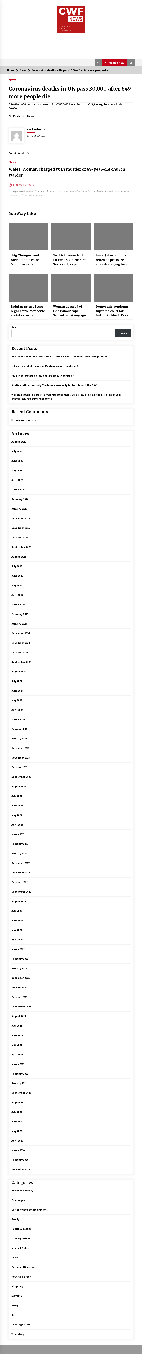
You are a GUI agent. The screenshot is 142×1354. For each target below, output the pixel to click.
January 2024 (19, 738)
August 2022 (18, 901)
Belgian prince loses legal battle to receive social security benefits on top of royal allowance (28, 311)
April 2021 (17, 1054)
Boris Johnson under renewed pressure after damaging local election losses (112, 260)
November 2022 (20, 872)
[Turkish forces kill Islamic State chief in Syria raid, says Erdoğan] (71, 236)
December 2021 (20, 978)
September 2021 (21, 1006)
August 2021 (18, 1016)
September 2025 (21, 547)
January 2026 (19, 508)
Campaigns (18, 1200)
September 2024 (21, 662)
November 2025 (20, 528)
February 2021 (19, 1073)
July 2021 (16, 1025)
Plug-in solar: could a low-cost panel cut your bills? (42, 375)
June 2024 (17, 690)
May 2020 (16, 1131)
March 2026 (18, 489)
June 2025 (17, 575)
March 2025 (18, 604)
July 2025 (16, 566)
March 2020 (18, 1150)
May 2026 (16, 470)
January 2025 (19, 623)
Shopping (17, 1286)
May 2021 (16, 1045)
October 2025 (19, 537)
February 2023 (19, 843)
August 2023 (18, 786)
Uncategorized (20, 1324)
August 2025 (18, 556)
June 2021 (17, 1035)
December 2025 (20, 518)
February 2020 (19, 1159)
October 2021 (19, 997)
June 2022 (17, 920)
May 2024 (16, 700)
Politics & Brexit (21, 1276)
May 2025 (16, 585)
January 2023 (19, 853)
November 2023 (20, 757)
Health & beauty (21, 1228)
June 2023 (17, 805)
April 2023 (17, 824)
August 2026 (18, 441)
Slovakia (16, 1295)
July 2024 (16, 681)
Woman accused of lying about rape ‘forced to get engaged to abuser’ (70, 311)
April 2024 (17, 709)
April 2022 (17, 939)
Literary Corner (20, 1238)
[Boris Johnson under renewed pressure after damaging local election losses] (113, 236)
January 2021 (19, 1083)
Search (15, 327)
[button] (98, 62)
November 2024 (20, 642)
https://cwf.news (36, 136)
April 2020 (17, 1140)
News (12, 79)
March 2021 (18, 1064)
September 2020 (21, 1092)
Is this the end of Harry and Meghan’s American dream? (44, 366)
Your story (17, 1334)
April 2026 (17, 480)
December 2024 (20, 633)
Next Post (16, 153)
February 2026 (19, 499)
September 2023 (21, 776)
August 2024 (18, 671)
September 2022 (21, 891)
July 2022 (16, 910)
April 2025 (17, 595)
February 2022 (19, 958)
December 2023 (20, 748)
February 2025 (19, 614)
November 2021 (20, 987)
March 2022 (18, 949)
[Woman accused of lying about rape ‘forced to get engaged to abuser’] (71, 288)
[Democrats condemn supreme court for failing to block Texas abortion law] (113, 288)
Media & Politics (21, 1248)
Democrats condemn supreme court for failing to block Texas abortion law (113, 311)
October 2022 (19, 882)
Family (15, 1219)
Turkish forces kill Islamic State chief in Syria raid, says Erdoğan (70, 260)
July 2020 (16, 1112)
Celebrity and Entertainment (29, 1209)
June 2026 (17, 461)
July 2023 (16, 796)
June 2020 (17, 1121)
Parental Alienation (23, 1267)
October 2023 (19, 767)
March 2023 (18, 834)
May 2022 (16, 930)
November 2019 (20, 1169)
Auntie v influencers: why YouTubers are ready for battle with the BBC (54, 385)
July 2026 (16, 451)
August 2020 (18, 1102)
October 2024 (19, 652)
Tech (14, 1315)
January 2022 (19, 968)
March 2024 (18, 719)
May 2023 (16, 815)
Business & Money (22, 1190)
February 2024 (19, 729)
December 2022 (20, 863)
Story (14, 1305)
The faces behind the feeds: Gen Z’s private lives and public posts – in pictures (59, 356)
